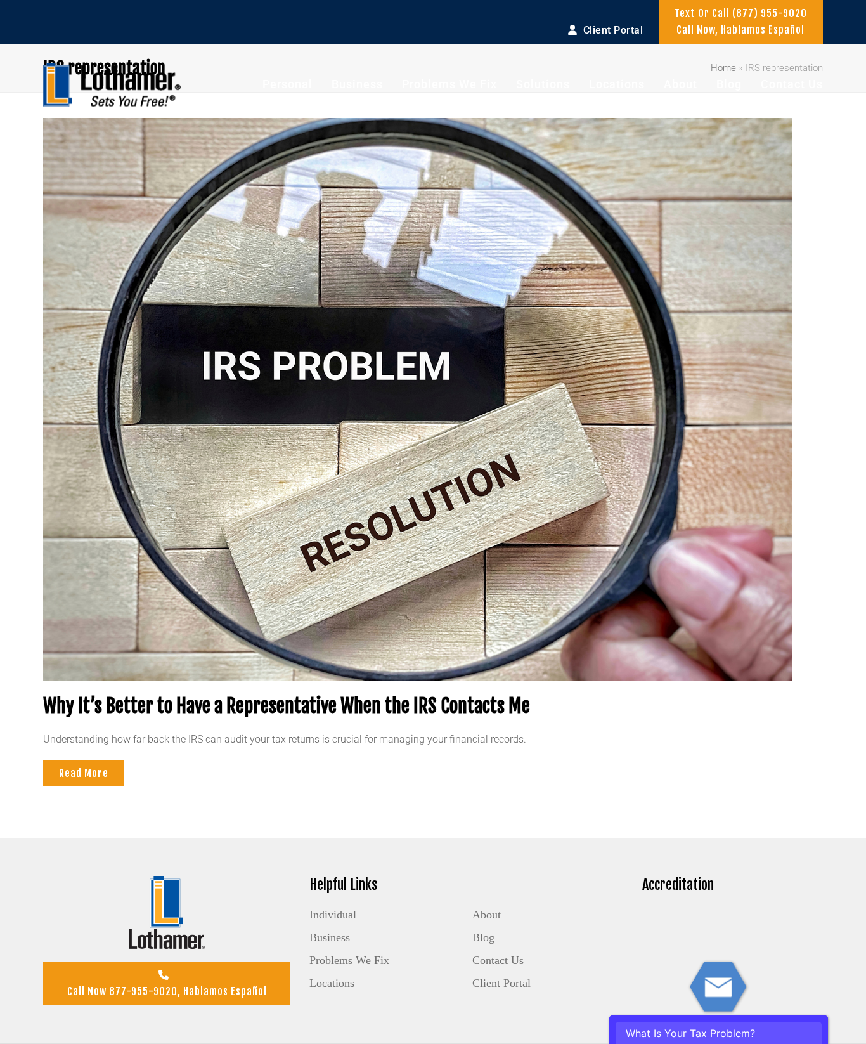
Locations (331, 983)
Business (329, 937)
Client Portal (501, 983)
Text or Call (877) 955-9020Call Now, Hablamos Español (741, 21)
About (486, 914)
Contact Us (498, 960)
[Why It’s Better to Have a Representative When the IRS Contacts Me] (417, 399)
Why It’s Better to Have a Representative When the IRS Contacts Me (286, 705)
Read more (83, 773)
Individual (332, 914)
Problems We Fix (349, 960)
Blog (483, 937)
